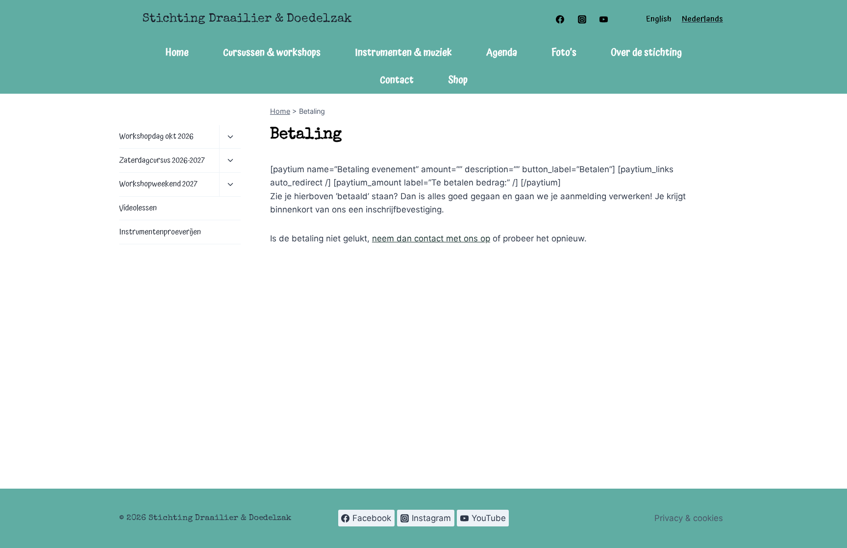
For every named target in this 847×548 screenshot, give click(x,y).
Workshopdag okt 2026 (156, 136)
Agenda (501, 52)
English (659, 19)
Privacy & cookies (688, 518)
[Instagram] (581, 19)
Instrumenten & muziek (403, 52)
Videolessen (138, 208)
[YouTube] (603, 19)
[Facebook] (560, 19)
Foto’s (563, 52)
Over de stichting (646, 52)
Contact (397, 80)
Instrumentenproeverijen (160, 232)
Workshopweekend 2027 (158, 184)
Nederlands (702, 19)
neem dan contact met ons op (431, 238)
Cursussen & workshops (272, 52)
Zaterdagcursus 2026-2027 (161, 160)
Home (177, 52)
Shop (458, 80)
